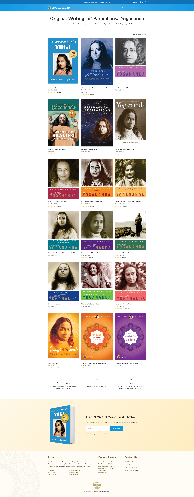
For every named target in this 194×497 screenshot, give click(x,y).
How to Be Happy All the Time (57, 201)
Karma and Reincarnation (122, 253)
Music (99, 8)
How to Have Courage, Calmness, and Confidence (63, 253)
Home (85, 8)
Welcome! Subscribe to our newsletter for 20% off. (97, 2)
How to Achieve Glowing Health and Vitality (128, 201)
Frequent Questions (75, 470)
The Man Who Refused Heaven (90, 304)
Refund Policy (73, 474)
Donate (132, 8)
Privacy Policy (73, 472)
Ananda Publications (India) (106, 466)
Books (91, 8)
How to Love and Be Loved (89, 253)
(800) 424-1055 (129, 462)
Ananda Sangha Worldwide (106, 462)
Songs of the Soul (53, 363)
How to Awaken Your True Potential (92, 201)
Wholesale (51, 470)
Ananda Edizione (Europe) (106, 468)
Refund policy (102, 472)
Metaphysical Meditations (89, 149)
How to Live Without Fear (123, 304)
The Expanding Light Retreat (106, 464)
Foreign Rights (52, 472)
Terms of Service (103, 470)
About (124, 8)
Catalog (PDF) (52, 474)
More (115, 8)
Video (108, 8)
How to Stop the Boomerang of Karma (126, 363)
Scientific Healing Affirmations (57, 149)
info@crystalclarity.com (131, 464)
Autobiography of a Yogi (55, 88)
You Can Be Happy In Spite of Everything (93, 363)
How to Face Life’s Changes (123, 88)
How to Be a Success (54, 304)
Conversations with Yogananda (124, 149)
